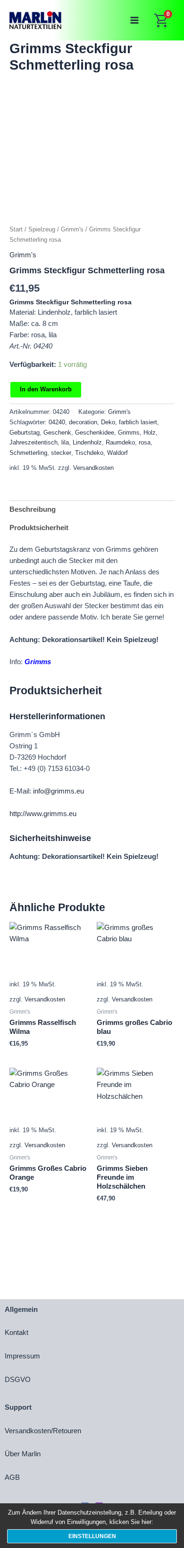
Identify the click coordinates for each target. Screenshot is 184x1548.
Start (16, 229)
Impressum (22, 1356)
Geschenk (57, 432)
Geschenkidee (94, 432)
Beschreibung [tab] (32, 509)
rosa (145, 442)
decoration (83, 422)
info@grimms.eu (58, 791)
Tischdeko (89, 452)
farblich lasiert (138, 422)
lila (65, 442)
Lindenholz (87, 442)
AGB (12, 1477)
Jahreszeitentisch (33, 442)
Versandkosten (93, 467)
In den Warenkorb (46, 389)
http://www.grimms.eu (42, 814)
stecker (61, 452)
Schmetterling (28, 452)
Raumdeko (120, 442)
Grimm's (72, 229)
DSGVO (18, 1379)
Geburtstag (24, 432)
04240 (57, 422)
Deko (108, 422)
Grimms (129, 432)
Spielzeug (41, 229)
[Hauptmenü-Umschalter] (134, 20)
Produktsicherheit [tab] (38, 528)
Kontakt (16, 1332)
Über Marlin (23, 1454)
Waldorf (117, 452)
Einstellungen (92, 1536)
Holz (149, 432)
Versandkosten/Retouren (43, 1431)
